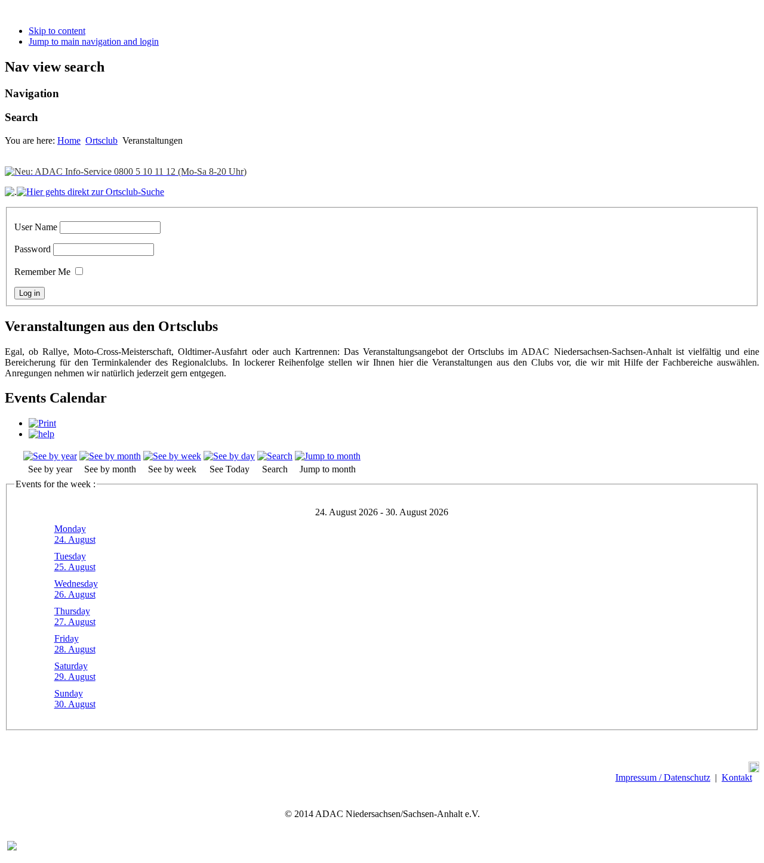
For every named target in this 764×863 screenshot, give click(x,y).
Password (32, 249)
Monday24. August (75, 534)
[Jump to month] (328, 456)
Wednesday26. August (76, 589)
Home (69, 140)
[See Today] (229, 456)
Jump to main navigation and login (94, 41)
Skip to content (57, 31)
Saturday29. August (75, 671)
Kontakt (737, 777)
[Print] (42, 423)
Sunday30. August (75, 698)
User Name (35, 227)
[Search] (274, 456)
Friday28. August (75, 643)
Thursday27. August (75, 616)
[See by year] (50, 456)
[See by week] (172, 456)
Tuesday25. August (75, 561)
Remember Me (42, 272)
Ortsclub (101, 140)
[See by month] (110, 456)
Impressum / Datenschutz (662, 777)
